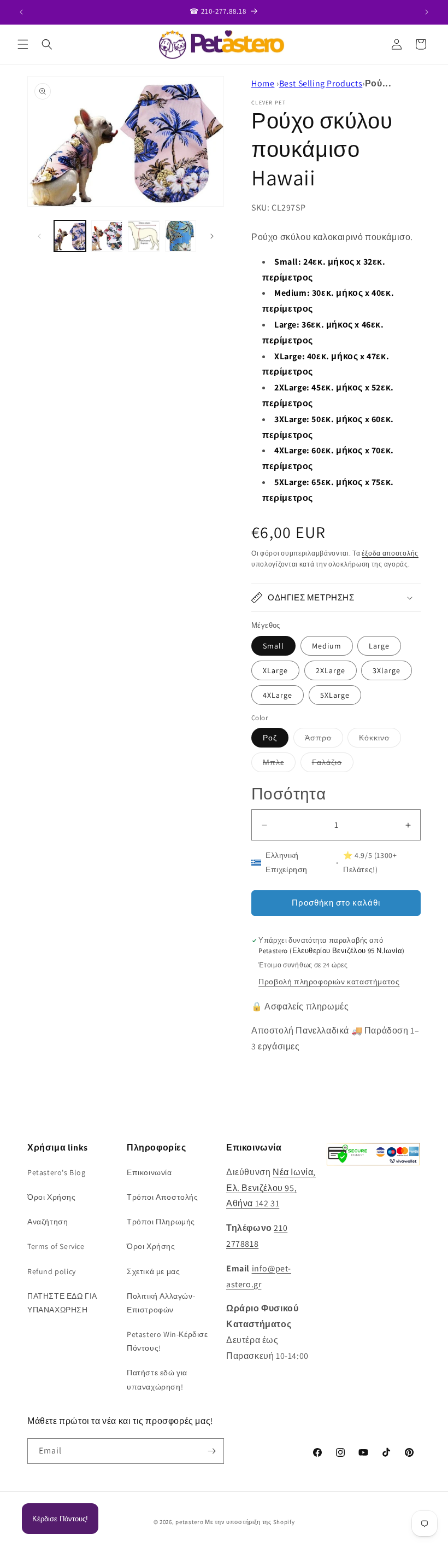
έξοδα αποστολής (390, 553)
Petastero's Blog (56, 1172)
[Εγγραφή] (211, 1451)
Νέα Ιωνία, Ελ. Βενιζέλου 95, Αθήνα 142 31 (271, 1188)
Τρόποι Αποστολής (162, 1197)
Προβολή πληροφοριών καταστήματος (328, 981)
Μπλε (279, 764)
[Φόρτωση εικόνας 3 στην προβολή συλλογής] (144, 236)
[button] (23, 44)
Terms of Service (56, 1246)
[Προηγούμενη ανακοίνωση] (21, 12)
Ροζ (270, 738)
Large (379, 646)
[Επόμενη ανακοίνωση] (427, 12)
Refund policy (51, 1271)
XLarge (275, 670)
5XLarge (335, 695)
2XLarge (330, 670)
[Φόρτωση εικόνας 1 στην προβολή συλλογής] (70, 236)
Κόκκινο (380, 740)
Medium (326, 646)
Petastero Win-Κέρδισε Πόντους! (167, 1341)
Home (262, 83)
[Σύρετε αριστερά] (39, 236)
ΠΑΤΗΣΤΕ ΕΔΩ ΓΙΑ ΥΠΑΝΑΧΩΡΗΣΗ (62, 1303)
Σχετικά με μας (153, 1271)
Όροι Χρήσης (51, 1197)
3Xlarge (386, 670)
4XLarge (277, 695)
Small (273, 646)
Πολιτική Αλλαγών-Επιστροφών (161, 1303)
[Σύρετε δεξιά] (212, 236)
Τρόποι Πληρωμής (161, 1222)
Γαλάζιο (332, 764)
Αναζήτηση (47, 1222)
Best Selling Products (321, 83)
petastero (189, 1522)
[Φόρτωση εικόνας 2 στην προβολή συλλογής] (107, 236)
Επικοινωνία (149, 1172)
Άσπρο (324, 740)
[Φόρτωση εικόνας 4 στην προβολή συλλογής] (181, 236)
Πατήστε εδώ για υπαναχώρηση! (157, 1379)
